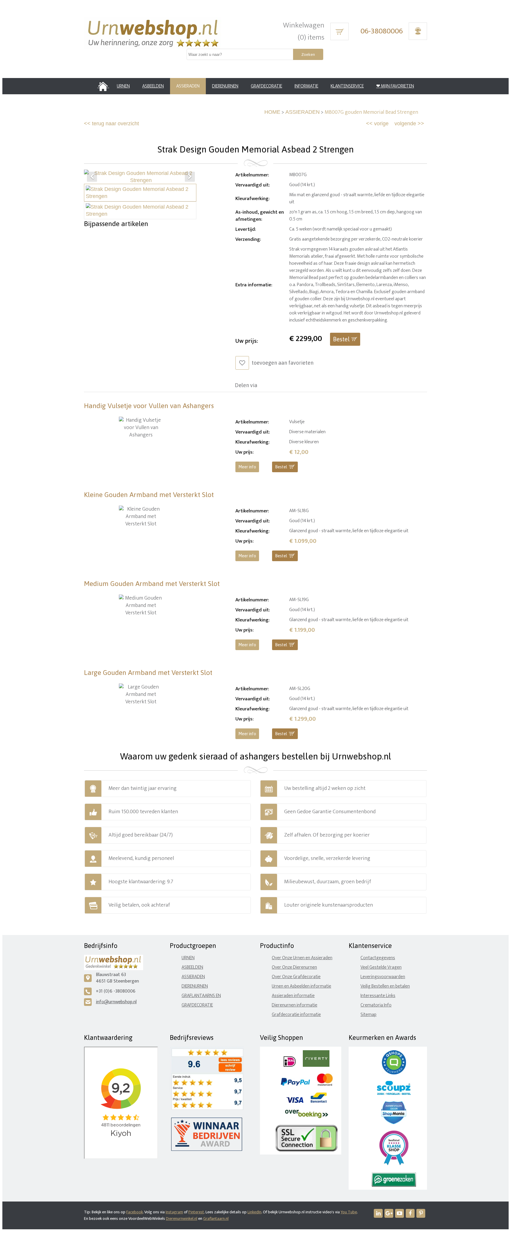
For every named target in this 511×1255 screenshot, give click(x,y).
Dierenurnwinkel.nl (181, 1218)
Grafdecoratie (197, 1005)
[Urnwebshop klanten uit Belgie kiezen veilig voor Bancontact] (319, 1101)
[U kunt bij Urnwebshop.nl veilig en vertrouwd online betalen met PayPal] (295, 1084)
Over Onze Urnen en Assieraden (302, 958)
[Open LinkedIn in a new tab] (378, 1213)
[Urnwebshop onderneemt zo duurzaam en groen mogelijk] (394, 1185)
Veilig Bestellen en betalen (385, 986)
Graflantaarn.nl (216, 1218)
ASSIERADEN (302, 112)
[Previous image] (92, 177)
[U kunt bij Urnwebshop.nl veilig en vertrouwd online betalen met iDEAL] (290, 1065)
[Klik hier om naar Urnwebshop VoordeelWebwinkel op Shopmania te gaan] (393, 1123)
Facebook (134, 1212)
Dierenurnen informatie (294, 1005)
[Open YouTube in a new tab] (399, 1213)
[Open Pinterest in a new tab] (420, 1213)
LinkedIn (254, 1212)
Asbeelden (192, 967)
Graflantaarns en (201, 996)
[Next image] (190, 177)
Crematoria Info (376, 1005)
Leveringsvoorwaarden (382, 977)
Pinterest (196, 1212)
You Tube (349, 1212)
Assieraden (193, 977)
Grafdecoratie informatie (296, 1015)
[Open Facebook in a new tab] (410, 1213)
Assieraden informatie (293, 996)
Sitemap (368, 1015)
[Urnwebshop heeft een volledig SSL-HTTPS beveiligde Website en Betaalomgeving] (306, 1150)
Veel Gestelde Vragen (381, 967)
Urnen (188, 958)
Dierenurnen (195, 986)
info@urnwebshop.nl (116, 1002)
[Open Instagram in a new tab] (388, 1213)
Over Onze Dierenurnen (294, 967)
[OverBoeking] (306, 1117)
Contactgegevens (377, 958)
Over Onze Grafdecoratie (296, 977)
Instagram (174, 1212)
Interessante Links (377, 996)
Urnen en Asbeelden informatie (301, 986)
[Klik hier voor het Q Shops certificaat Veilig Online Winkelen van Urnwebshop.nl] (394, 1073)
